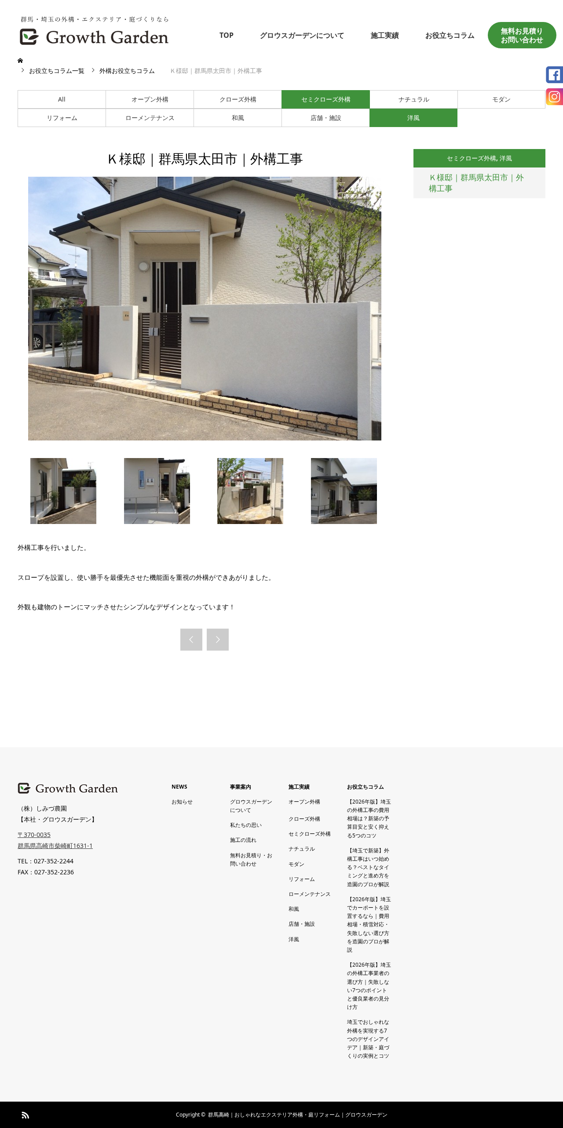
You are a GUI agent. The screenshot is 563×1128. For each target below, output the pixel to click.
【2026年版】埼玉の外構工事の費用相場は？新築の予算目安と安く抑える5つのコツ (369, 818)
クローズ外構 (237, 99)
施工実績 (385, 35)
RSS (24, 1113)
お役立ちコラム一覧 (56, 70)
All (62, 99)
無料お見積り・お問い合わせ (251, 859)
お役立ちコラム (450, 35)
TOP (226, 35)
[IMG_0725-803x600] (250, 521)
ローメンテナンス (150, 117)
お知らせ (182, 801)
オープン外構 (150, 99)
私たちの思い (246, 825)
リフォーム (62, 117)
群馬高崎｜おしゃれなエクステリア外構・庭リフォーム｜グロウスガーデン (298, 1114)
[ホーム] (21, 60)
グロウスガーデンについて (302, 35)
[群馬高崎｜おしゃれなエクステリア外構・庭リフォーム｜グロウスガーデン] (95, 29)
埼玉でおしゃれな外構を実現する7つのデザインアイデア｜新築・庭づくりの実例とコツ (368, 1038)
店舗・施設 (326, 117)
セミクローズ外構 (326, 99)
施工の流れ (243, 840)
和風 (238, 117)
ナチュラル (413, 99)
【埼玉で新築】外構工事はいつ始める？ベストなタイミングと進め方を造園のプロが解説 (368, 867)
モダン (501, 99)
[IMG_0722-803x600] (344, 521)
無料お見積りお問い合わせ (522, 35)
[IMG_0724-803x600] (157, 521)
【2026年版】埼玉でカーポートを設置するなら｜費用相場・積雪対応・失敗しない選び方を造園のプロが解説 (369, 924)
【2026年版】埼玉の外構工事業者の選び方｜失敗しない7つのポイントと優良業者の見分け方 (369, 986)
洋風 (413, 117)
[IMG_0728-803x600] (63, 521)
